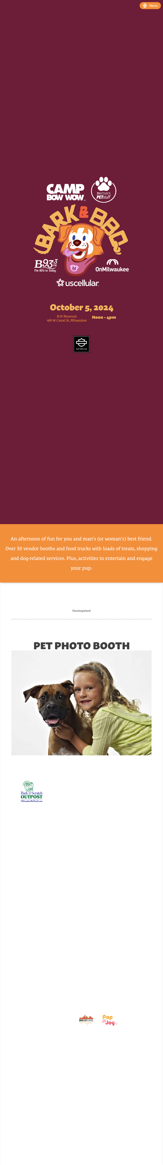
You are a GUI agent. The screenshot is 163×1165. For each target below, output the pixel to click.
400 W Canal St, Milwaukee (67, 320)
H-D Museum (67, 316)
